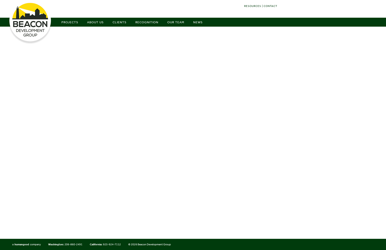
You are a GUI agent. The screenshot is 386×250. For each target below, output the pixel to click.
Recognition (146, 22)
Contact (270, 6)
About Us (95, 22)
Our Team (175, 22)
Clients (119, 22)
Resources (252, 6)
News (198, 22)
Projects (69, 22)
